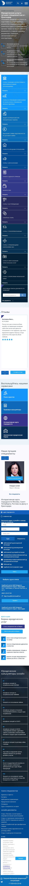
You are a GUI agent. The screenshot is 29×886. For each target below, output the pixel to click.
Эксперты (4, 797)
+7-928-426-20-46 (15, 883)
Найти (14, 571)
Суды (7, 538)
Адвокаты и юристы (7, 794)
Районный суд (7, 564)
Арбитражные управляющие (9, 799)
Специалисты (21, 538)
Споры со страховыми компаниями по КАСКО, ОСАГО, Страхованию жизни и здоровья (14, 102)
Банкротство (7, 190)
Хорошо (20, 858)
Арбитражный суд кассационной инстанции (13, 544)
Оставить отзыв (17, 372)
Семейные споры (8, 217)
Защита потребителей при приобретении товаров (13, 825)
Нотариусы (4, 804)
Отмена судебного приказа (11, 176)
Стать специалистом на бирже (13, 626)
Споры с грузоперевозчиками (12, 231)
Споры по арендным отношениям (13, 149)
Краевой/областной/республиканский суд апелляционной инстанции (15, 556)
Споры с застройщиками (11, 204)
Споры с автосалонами (10, 163)
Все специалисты (14, 494)
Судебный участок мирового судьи (13, 567)
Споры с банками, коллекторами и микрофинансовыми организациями (14, 84)
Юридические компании (8, 802)
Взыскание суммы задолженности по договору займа (12, 829)
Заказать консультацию (14, 478)
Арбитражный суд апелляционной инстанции (13, 548)
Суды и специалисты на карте (10, 806)
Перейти (15, 600)
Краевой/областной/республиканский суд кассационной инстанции (15, 560)
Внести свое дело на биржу (11, 631)
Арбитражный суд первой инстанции (14, 552)
